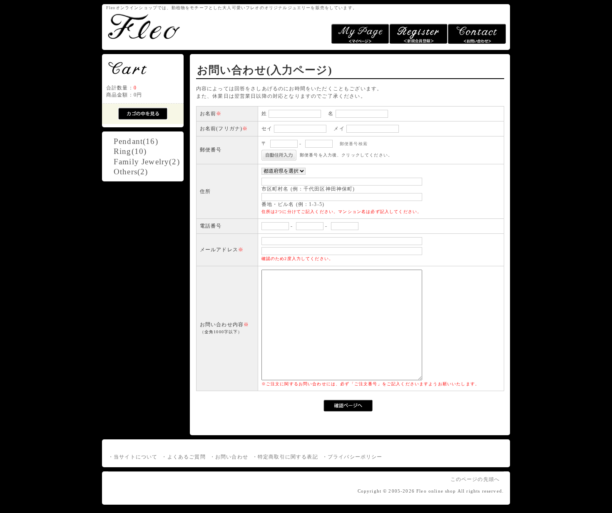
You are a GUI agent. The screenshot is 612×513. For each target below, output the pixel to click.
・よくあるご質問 (183, 457)
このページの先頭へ (475, 479)
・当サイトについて (132, 457)
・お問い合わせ (229, 457)
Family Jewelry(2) (147, 161)
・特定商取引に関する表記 (285, 457)
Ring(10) (130, 151)
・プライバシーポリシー (352, 457)
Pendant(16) (136, 141)
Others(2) (131, 171)
